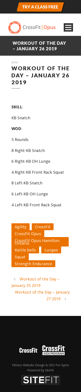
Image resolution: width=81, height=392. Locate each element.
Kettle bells (25, 250)
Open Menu (68, 27)
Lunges (51, 250)
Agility (20, 226)
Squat (20, 256)
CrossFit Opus (28, 233)
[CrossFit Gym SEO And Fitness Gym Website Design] (40, 379)
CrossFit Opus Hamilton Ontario (37, 242)
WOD (14, 62)
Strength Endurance (33, 263)
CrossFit (42, 226)
